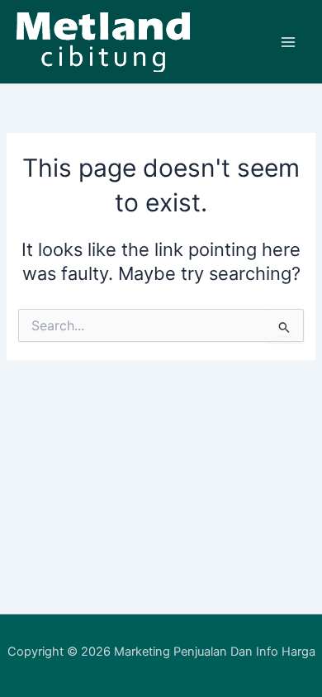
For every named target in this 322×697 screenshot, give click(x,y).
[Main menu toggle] (288, 42)
